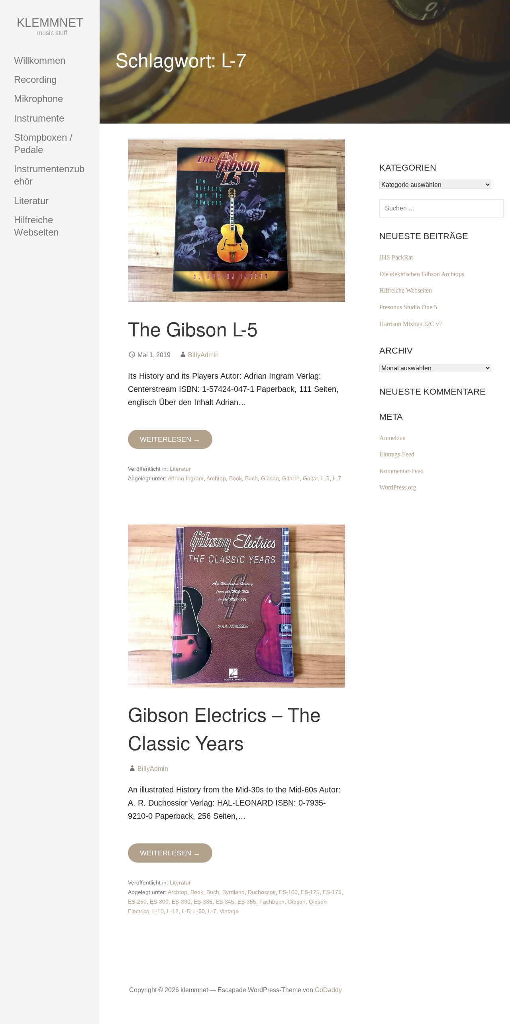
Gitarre (291, 478)
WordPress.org (397, 487)
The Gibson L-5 (193, 328)
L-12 (172, 911)
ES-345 (225, 901)
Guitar (310, 478)
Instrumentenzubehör (49, 175)
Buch (251, 478)
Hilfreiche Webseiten (36, 226)
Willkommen (39, 60)
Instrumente (39, 118)
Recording (35, 79)
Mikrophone (38, 98)
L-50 (199, 911)
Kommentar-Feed (401, 471)
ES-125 (310, 892)
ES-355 (246, 901)
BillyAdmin (203, 355)
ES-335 (203, 901)
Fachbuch (271, 901)
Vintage (229, 911)
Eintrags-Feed (396, 454)
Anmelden (392, 437)
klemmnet (50, 22)
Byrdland (233, 892)
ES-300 (159, 901)
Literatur (31, 200)
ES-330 (181, 901)
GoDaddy (328, 990)
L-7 (337, 478)
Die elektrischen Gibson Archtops (421, 274)
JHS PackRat (396, 257)
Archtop (216, 478)
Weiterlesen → (170, 439)
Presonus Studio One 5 (408, 307)
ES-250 (137, 901)
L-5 (325, 478)
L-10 (158, 911)
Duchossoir (262, 892)
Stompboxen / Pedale (43, 143)
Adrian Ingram (186, 478)
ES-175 (332, 892)
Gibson (270, 478)
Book (235, 478)
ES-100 (288, 892)
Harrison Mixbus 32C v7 (410, 323)
